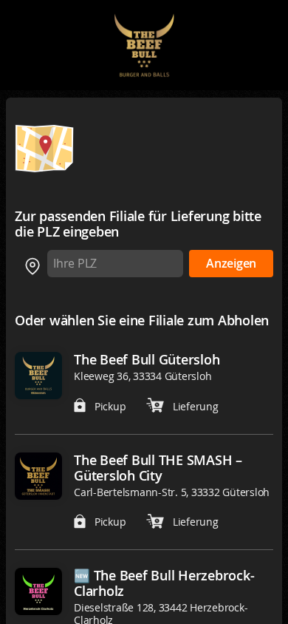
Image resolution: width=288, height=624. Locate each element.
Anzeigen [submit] (231, 263)
